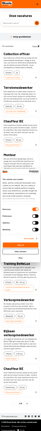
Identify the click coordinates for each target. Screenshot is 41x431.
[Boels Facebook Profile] (29, 416)
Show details (29, 238)
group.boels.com (11, 416)
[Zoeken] (37, 23)
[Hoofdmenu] (37, 4)
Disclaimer (5, 426)
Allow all (20, 245)
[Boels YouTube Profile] (32, 416)
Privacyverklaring (19, 426)
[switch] (35, 216)
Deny (21, 258)
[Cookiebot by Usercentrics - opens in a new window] (29, 171)
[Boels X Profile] (39, 416)
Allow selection (20, 251)
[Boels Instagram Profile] (35, 416)
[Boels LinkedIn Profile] (25, 416)
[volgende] (27, 403)
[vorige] (14, 403)
